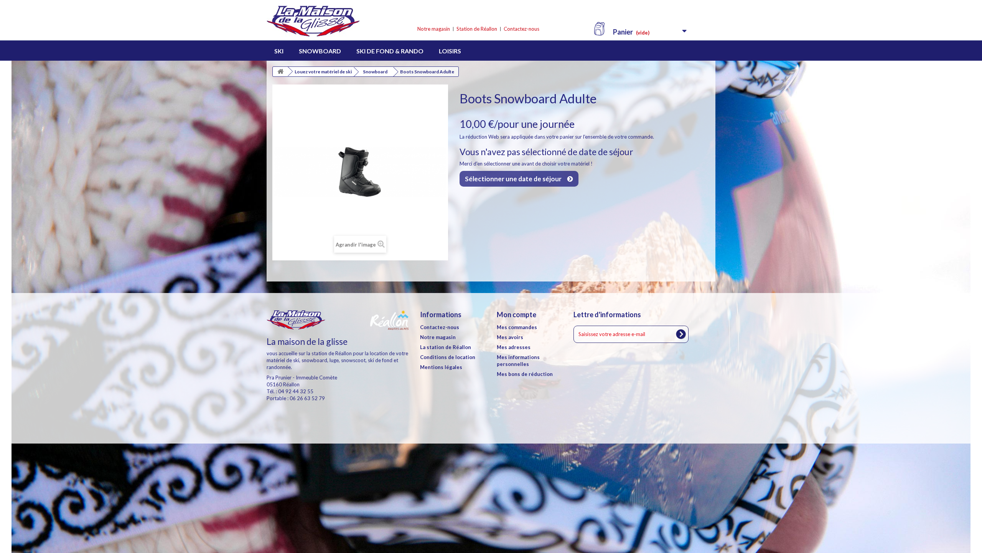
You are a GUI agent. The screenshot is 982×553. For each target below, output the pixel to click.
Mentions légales (441, 367)
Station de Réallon (476, 29)
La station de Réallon (445, 347)
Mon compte (516, 314)
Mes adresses (514, 347)
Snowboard (320, 51)
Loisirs (450, 51)
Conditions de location (447, 357)
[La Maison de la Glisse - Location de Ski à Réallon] (338, 21)
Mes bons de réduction (525, 374)
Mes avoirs (510, 337)
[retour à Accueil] (280, 71)
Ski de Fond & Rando (389, 51)
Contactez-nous (521, 29)
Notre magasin (433, 29)
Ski (278, 51)
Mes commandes (517, 327)
